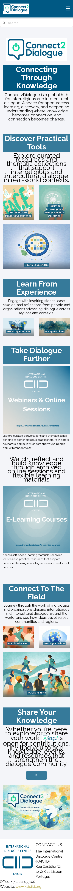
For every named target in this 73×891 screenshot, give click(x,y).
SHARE (36, 775)
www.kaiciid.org (28, 886)
